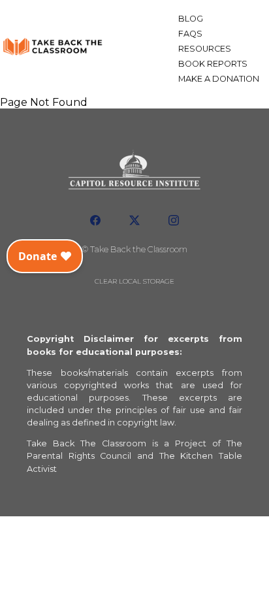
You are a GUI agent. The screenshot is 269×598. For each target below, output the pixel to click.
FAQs (190, 34)
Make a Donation (218, 79)
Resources (204, 49)
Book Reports (212, 64)
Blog (190, 19)
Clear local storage (134, 281)
